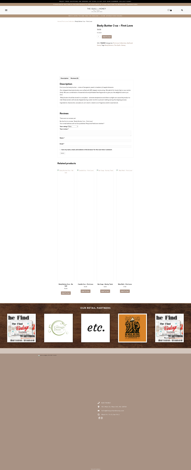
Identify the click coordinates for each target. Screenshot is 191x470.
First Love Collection (68, 21)
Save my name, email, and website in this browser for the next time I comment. (86, 149)
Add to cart (107, 37)
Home (59, 21)
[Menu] (6, 10)
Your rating (64, 126)
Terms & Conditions (95, 469)
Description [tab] (64, 78)
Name (62, 138)
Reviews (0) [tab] (74, 78)
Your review (64, 129)
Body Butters (109, 45)
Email (62, 144)
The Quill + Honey (119, 45)
